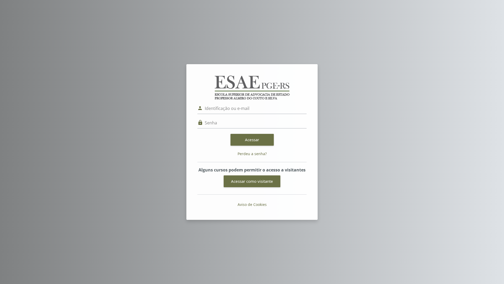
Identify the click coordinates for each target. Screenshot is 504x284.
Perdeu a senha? (252, 153)
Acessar (252, 139)
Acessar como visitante (252, 181)
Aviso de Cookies (252, 204)
